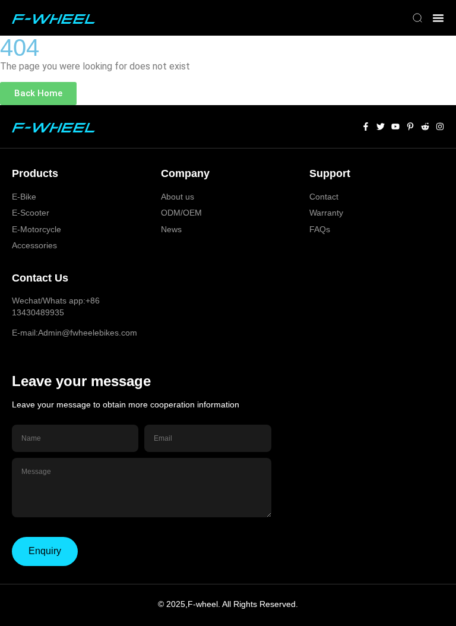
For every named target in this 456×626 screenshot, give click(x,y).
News (171, 229)
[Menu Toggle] (438, 18)
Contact (323, 196)
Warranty (326, 212)
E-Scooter (30, 212)
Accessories (34, 245)
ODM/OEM (181, 212)
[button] (417, 19)
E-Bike (24, 196)
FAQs (319, 229)
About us (177, 196)
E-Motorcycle (36, 229)
